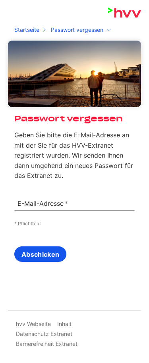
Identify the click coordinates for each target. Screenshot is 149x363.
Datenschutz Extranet (44, 333)
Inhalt (64, 323)
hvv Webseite (33, 323)
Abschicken (40, 254)
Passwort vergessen (77, 29)
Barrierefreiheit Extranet (46, 343)
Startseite (26, 29)
